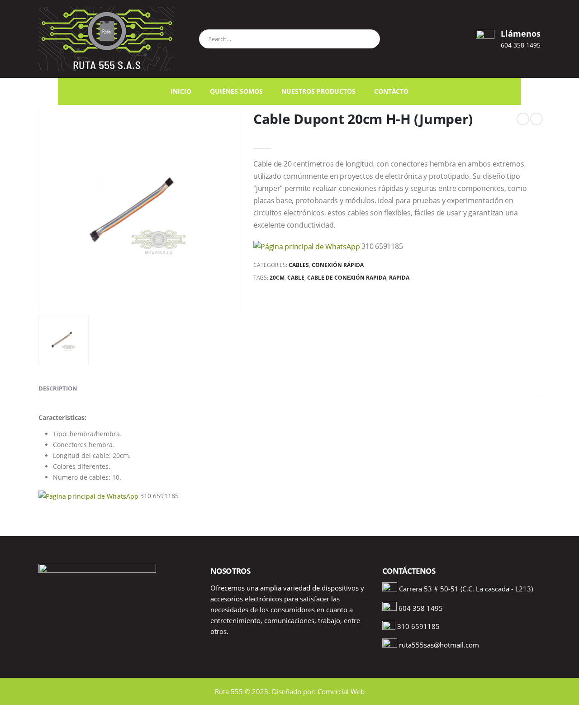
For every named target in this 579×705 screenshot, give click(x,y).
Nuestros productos (318, 91)
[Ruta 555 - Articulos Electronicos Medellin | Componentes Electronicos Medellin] (106, 39)
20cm (277, 277)
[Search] (369, 37)
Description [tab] (57, 388)
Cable (295, 277)
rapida (399, 277)
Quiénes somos (236, 91)
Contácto (391, 91)
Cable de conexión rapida (346, 277)
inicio (181, 91)
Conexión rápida (338, 265)
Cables (299, 265)
